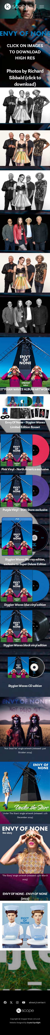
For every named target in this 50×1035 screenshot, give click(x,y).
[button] (42, 6)
